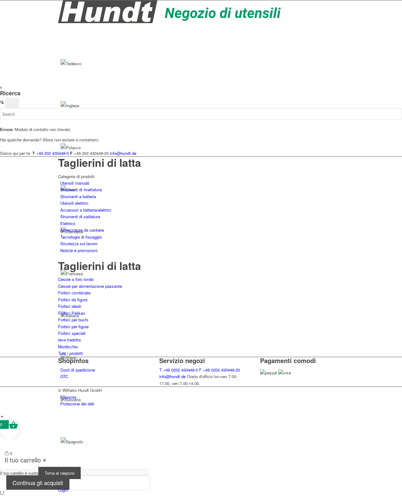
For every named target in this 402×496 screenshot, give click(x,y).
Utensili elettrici (74, 203)
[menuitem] (202, 397)
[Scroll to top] (2, 417)
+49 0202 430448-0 (178, 370)
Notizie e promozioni (78, 250)
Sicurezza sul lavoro (78, 243)
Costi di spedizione (77, 370)
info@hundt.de (172, 376)
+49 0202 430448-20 (219, 370)
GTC (64, 376)
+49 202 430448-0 (52, 153)
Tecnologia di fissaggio (81, 237)
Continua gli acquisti (38, 482)
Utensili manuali (74, 183)
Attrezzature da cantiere (82, 230)
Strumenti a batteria (78, 196)
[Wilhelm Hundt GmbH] (169, 21)
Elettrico (67, 223)
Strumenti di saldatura (80, 216)
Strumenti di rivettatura (81, 190)
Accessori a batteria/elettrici (85, 210)
